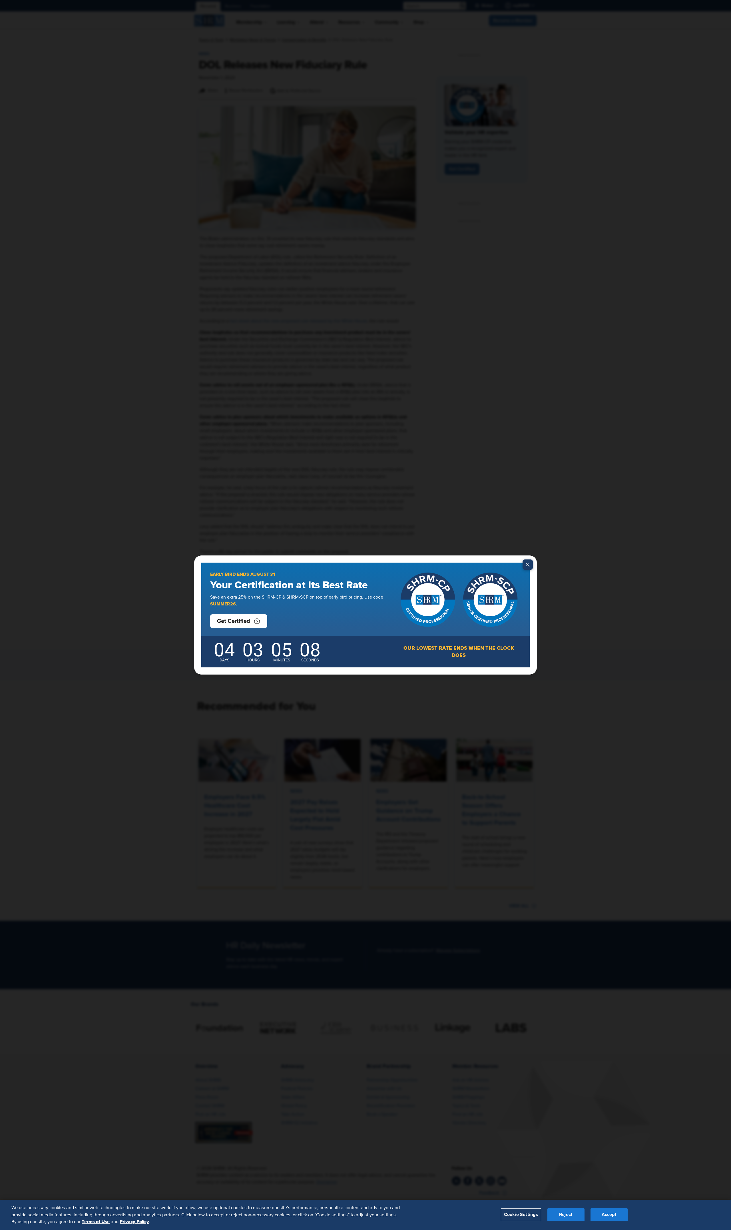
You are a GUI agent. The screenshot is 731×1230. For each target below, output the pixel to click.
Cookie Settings (521, 1215)
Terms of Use (96, 1222)
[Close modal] (528, 564)
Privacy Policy (134, 1222)
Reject (566, 1215)
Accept (609, 1215)
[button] (238, 621)
